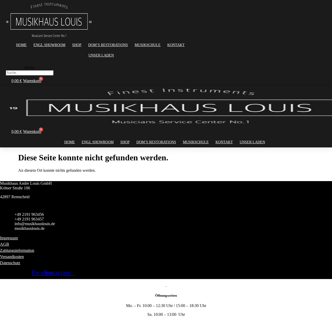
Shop (76, 45)
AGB (4, 244)
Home (21, 45)
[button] (29, 63)
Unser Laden (101, 55)
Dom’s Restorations (108, 45)
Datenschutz (10, 263)
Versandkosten (12, 256)
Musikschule (148, 45)
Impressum (9, 238)
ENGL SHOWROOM (49, 45)
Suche (29, 67)
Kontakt (176, 45)
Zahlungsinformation (17, 250)
